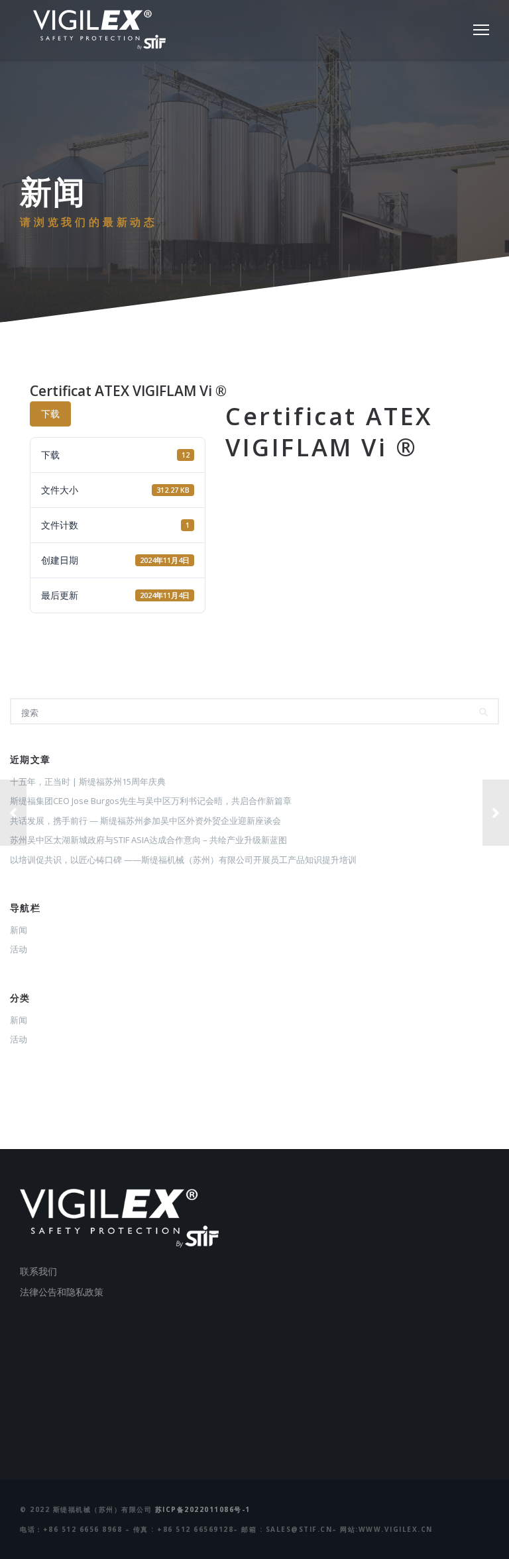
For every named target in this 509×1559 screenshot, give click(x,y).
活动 (18, 949)
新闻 (18, 930)
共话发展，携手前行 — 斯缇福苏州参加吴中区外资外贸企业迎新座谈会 (145, 821)
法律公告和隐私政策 (61, 1291)
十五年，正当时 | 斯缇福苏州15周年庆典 (88, 781)
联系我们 (38, 1271)
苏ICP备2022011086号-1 (203, 1509)
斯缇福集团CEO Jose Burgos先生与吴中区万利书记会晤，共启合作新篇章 (151, 801)
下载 (50, 413)
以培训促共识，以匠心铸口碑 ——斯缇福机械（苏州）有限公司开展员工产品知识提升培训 (183, 860)
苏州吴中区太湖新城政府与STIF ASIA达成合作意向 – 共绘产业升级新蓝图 (148, 840)
